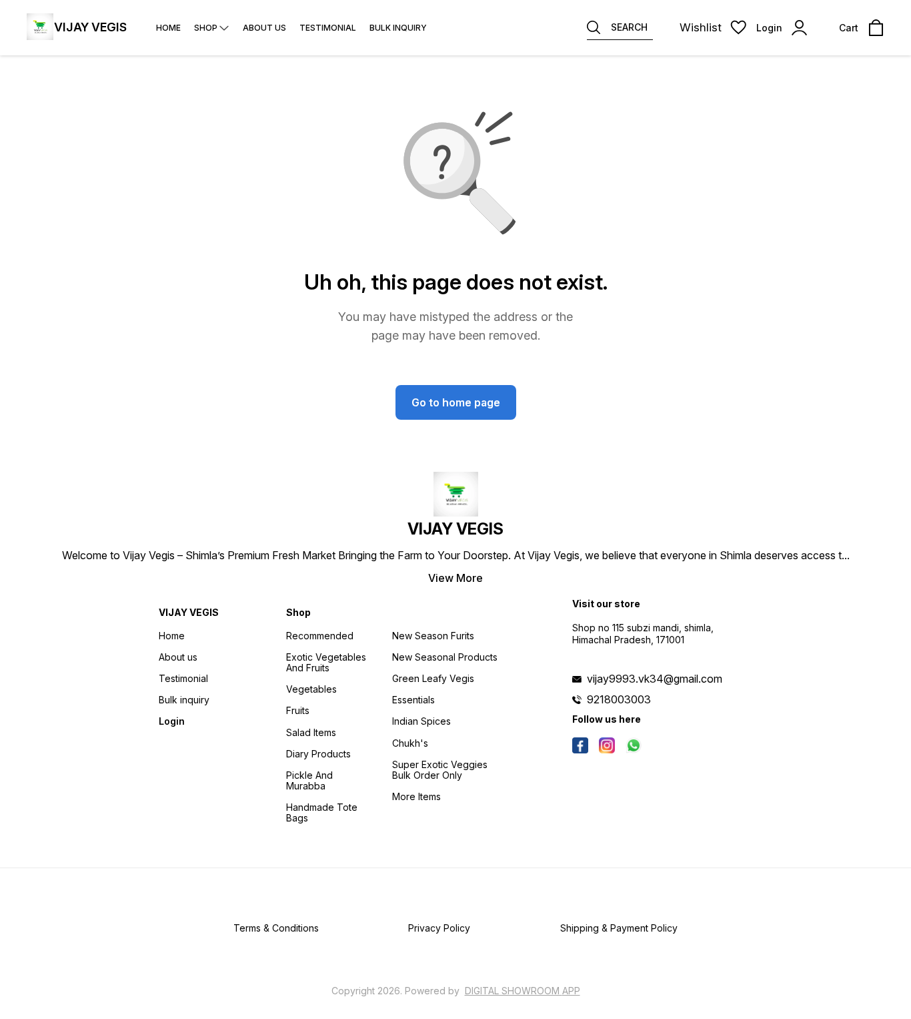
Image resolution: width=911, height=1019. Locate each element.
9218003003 (619, 699)
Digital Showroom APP (522, 990)
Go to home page (455, 402)
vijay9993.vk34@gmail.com (654, 679)
